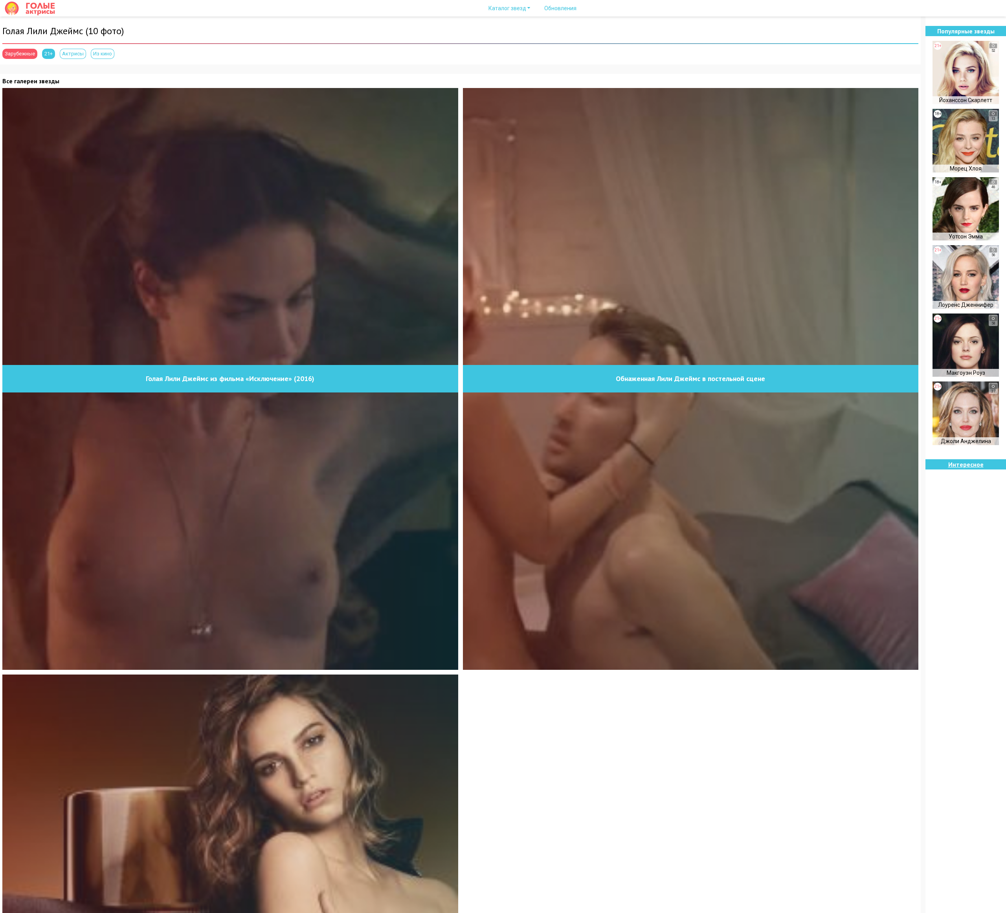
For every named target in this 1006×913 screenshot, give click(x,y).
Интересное (966, 464)
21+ (48, 54)
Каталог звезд (507, 8)
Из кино (102, 54)
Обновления (560, 8)
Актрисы (73, 54)
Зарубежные (20, 54)
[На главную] (33, 8)
